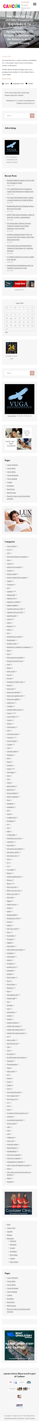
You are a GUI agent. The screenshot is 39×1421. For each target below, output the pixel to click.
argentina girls (11, 595)
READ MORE (6, 78)
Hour (8, 800)
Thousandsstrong (12, 1064)
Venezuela (10, 1116)
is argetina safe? (11, 817)
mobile (9, 911)
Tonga (9, 1068)
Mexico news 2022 (12, 894)
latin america (10, 845)
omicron (9, 960)
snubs (8, 1009)
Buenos (9, 685)
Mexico (9, 883)
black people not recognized (15, 657)
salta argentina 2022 (12, 995)
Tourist (9, 1082)
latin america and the (13, 852)
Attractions (13, 1241)
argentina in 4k (11, 598)
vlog (8, 1130)
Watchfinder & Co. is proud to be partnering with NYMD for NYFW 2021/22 (20, 102)
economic (9, 765)
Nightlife (9, 942)
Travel (9, 1089)
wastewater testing (12, 1144)
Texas (8, 1050)
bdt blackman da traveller (14, 636)
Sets (8, 1002)
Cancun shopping (12, 479)
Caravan (9, 720)
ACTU (9, 549)
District (9, 762)
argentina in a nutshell (13, 602)
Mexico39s (10, 897)
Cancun (6, 83)
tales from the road (12, 1043)
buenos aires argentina (13, 692)
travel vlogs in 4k (12, 1099)
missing (9, 908)
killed (8, 831)
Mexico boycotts (11, 887)
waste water (10, 1141)
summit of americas (12, 1022)
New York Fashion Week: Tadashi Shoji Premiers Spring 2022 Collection (17, 94)
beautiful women (12, 643)
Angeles (9, 581)
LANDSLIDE (11, 835)
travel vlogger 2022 (12, 1095)
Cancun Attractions (12, 465)
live (8, 862)
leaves (8, 859)
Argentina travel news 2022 (15, 612)
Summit (9, 1019)
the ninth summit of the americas (16, 1057)
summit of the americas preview (16, 1033)
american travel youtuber (14, 567)
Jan (8, 824)
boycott (9, 675)
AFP (8, 553)
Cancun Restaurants (12, 475)
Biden (8, 650)
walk (8, 1134)
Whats (9, 1169)
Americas (9, 570)
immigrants (10, 803)
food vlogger (10, 772)
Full (8, 779)
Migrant (9, 901)
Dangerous (10, 755)
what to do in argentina (13, 1155)
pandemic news (11, 967)
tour (8, 1075)
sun (8, 1036)
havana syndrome (12, 793)
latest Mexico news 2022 (14, 838)
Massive (9, 873)
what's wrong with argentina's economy (18, 1165)
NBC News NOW (12, 929)
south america (11, 1012)
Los (8, 866)
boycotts (9, 678)
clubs (8, 730)
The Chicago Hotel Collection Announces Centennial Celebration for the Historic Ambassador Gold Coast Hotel (19, 226)
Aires (8, 560)
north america (11, 956)
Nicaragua (10, 939)
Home (8, 1224)
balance (9, 629)
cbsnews (9, 723)
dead (8, 758)
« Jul (6, 332)
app (8, 588)
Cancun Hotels (11, 468)
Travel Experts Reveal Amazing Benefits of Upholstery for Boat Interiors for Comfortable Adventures (20, 248)
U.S (8, 1102)
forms (8, 776)
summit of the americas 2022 (15, 1029)
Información (10, 1238)
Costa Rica (10, 737)
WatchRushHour (12, 1151)
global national (11, 786)
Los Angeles (10, 869)
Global (9, 782)
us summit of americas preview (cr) (17, 1113)
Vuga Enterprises (12, 416)
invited (9, 814)
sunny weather (11, 1040)
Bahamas (9, 626)
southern (9, 1015)
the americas (10, 1054)
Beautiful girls (11, 640)
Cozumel (9, 482)
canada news (10, 702)
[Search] (32, 115)
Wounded (9, 1182)
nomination (10, 953)
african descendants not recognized (17, 556)
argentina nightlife (12, 605)
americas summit (11, 574)
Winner (9, 1178)
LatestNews (10, 842)
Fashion (30, 83)
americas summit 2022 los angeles (16, 577)
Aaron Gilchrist (11, 546)
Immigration (10, 807)
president (9, 974)
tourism (9, 1078)
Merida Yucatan (11, 492)
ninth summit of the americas (15, 949)
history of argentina (12, 796)
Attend (9, 623)
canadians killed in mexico (14, 709)
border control (11, 671)
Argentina (10, 591)
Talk (8, 1047)
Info (8, 810)
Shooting (9, 1005)
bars (8, 633)
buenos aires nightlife (13, 699)
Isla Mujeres (10, 486)
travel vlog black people (14, 1092)
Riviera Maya (11, 984)
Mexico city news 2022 (13, 890)
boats (8, 664)
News (8, 932)
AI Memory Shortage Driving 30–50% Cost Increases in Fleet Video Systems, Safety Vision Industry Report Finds (20, 237)
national (9, 925)
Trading (9, 1085)
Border (9, 668)
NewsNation (10, 936)
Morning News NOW (13, 918)
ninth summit (10, 946)
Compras (12, 1258)
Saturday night (11, 998)
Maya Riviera (11, 489)
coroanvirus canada (12, 734)
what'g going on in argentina (15, 1162)
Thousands (10, 1061)
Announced (10, 584)
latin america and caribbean (14, 849)
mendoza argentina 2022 (14, 876)
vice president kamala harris (15, 1120)
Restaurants (13, 1244)
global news (10, 789)
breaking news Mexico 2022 (15, 682)
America (9, 563)
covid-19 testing (11, 741)
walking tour (10, 1137)
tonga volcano (11, 1071)
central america (11, 727)
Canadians (10, 706)
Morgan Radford (12, 915)
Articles (9, 619)
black (8, 654)
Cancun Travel (11, 1228)
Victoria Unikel (11, 1123)
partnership (10, 970)
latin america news (12, 856)
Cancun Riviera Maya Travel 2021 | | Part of (17, 1418)
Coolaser (32, 1418)
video (8, 1127)
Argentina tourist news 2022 (15, 609)
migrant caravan (11, 904)
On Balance (10, 963)
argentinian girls (11, 616)
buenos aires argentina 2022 (15, 696)
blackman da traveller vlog (14, 661)
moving (9, 922)
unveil (8, 1109)
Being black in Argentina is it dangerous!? (19, 647)
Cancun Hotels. (11, 472)
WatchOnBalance (12, 1148)
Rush (8, 991)
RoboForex (10, 988)
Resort (9, 981)
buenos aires (10, 689)
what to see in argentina (13, 1158)
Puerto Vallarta (11, 977)
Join (8, 828)
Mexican (9, 880)
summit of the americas (13, 1026)
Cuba (8, 748)
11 (11, 318)
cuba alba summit (12, 751)
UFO (8, 1106)
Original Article (6, 56)
